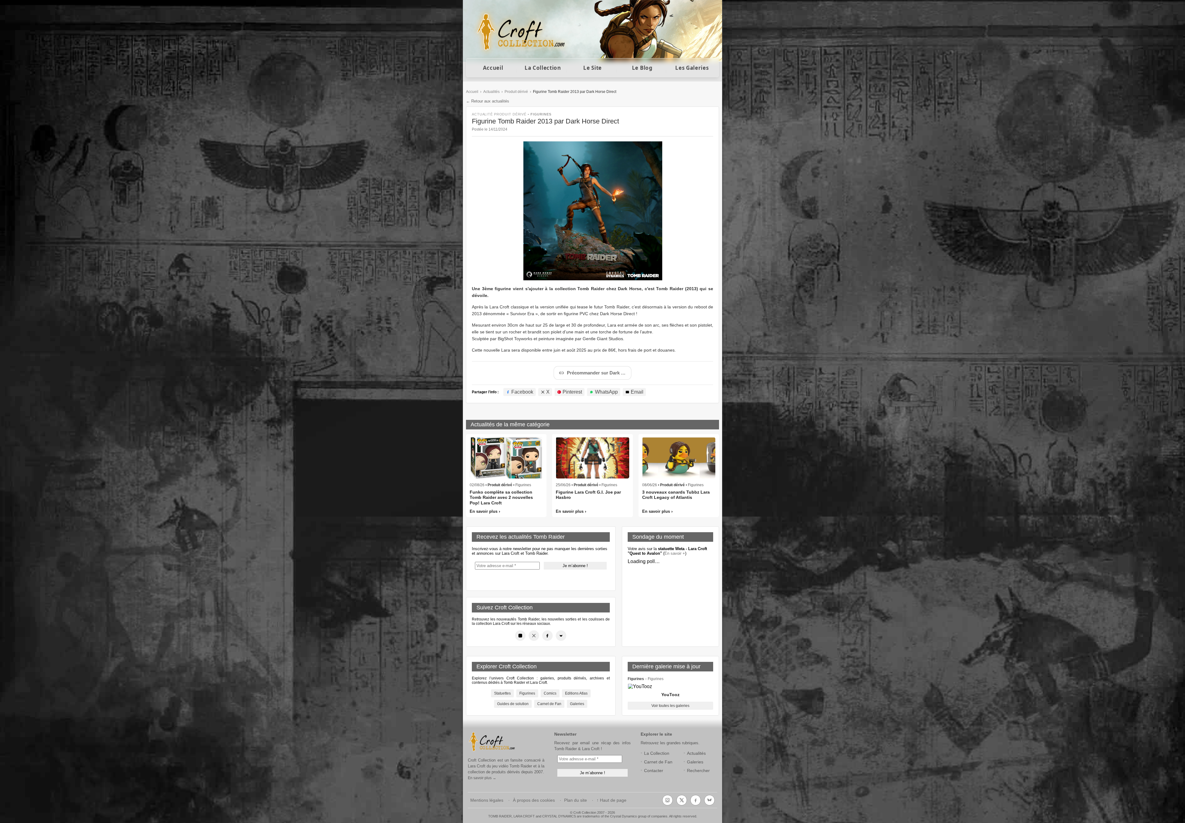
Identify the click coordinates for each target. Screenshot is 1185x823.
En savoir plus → (482, 778)
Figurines (527, 693)
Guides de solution (513, 704)
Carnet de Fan (549, 704)
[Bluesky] (561, 635)
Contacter (653, 770)
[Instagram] (520, 635)
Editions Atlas (576, 693)
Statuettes (502, 693)
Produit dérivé (516, 92)
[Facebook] (547, 635)
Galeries (577, 704)
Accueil (493, 67)
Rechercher (698, 770)
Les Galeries (692, 67)
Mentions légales (486, 800)
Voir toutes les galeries (670, 706)
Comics (550, 693)
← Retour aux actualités (487, 101)
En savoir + (674, 553)
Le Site (592, 67)
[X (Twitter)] (534, 635)
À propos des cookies (534, 800)
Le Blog (642, 67)
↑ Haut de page (611, 800)
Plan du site (575, 800)
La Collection (543, 67)
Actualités (491, 92)
